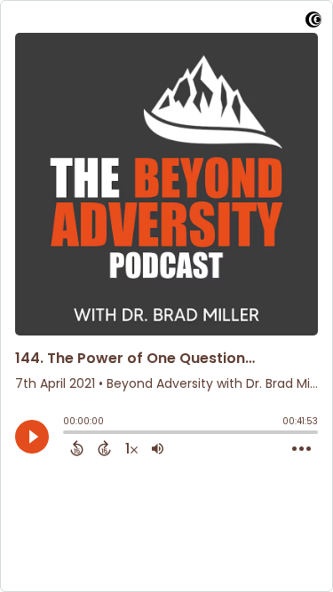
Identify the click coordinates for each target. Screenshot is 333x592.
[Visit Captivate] (313, 23)
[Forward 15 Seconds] (104, 448)
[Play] (32, 437)
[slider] (67, 434)
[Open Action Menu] (301, 449)
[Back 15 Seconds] (77, 448)
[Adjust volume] (157, 448)
